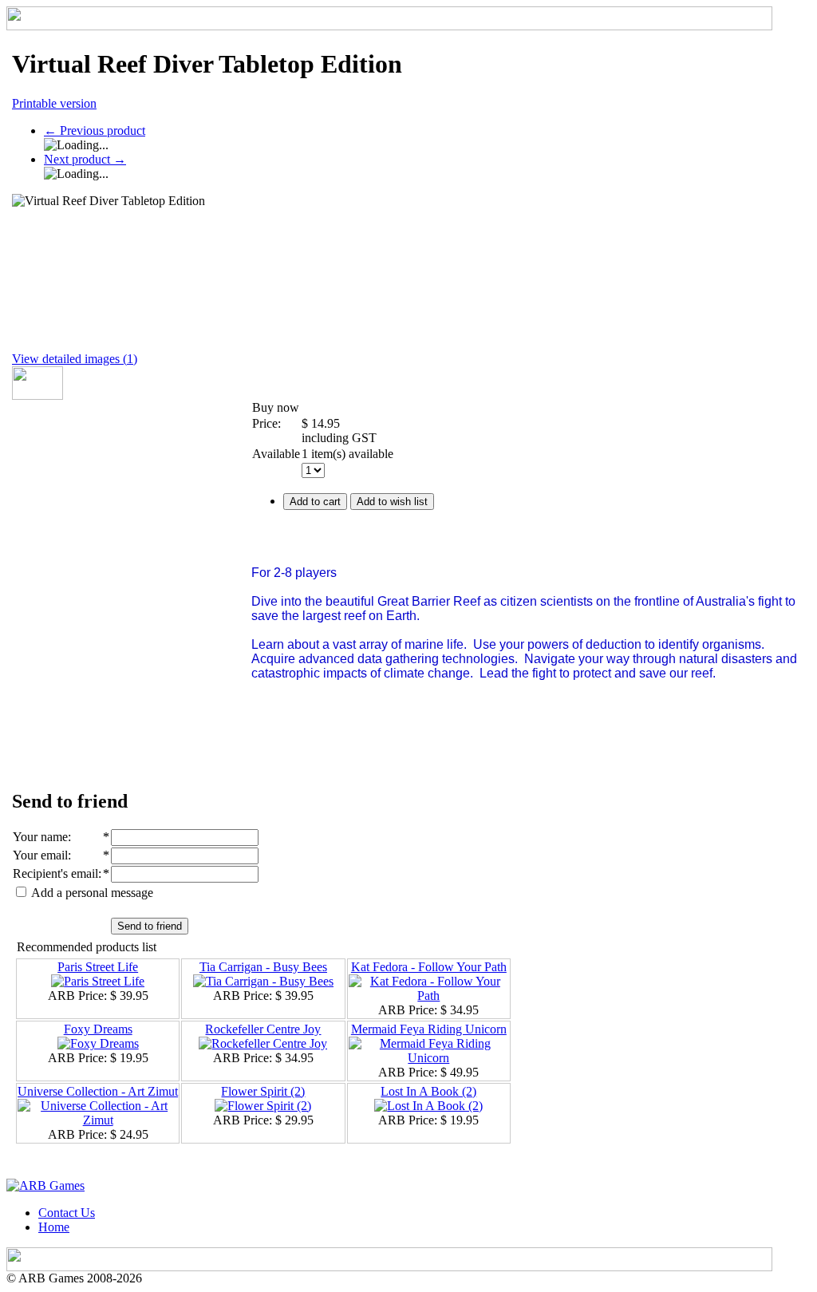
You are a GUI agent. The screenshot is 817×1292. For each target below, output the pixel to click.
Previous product (94, 130)
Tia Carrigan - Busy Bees (263, 967)
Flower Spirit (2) (263, 1091)
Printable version (54, 103)
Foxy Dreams (98, 1029)
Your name (40, 837)
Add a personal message (91, 892)
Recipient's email (55, 873)
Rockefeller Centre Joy (263, 1029)
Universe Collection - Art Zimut (98, 1091)
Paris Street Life (97, 967)
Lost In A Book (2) (428, 1091)
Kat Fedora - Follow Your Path (429, 967)
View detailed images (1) (74, 358)
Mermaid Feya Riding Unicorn (429, 1029)
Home (53, 1227)
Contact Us (66, 1212)
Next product (85, 159)
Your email (40, 855)
